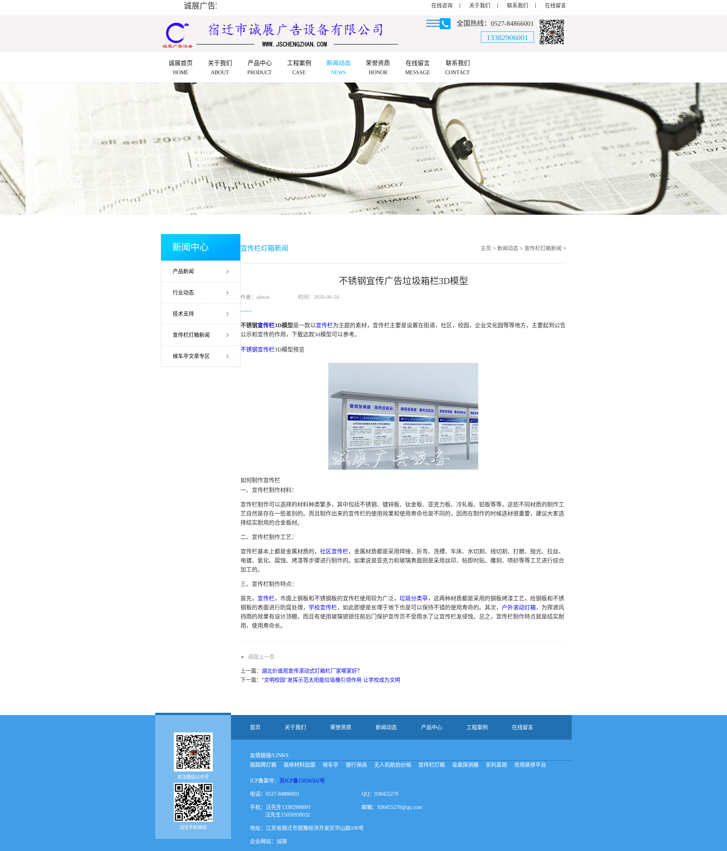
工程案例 (477, 727)
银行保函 (356, 765)
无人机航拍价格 (392, 765)
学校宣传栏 (323, 607)
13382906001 (507, 37)
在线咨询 (441, 5)
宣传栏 (266, 325)
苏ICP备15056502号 (302, 781)
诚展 (281, 841)
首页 (255, 727)
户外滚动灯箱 (519, 607)
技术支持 (183, 314)
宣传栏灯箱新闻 (191, 335)
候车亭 (331, 765)
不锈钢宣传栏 (257, 350)
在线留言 (555, 5)
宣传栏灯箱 (431, 765)
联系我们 (517, 5)
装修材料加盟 (299, 765)
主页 (486, 248)
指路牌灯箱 (263, 765)
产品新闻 (183, 271)
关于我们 (479, 5)
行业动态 (183, 292)
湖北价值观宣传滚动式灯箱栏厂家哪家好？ (312, 671)
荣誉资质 (340, 727)
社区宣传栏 (334, 551)
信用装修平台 (530, 765)
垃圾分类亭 (413, 598)
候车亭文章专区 (191, 356)
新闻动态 (507, 248)
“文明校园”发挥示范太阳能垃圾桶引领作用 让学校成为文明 (331, 680)
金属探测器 (465, 765)
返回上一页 (261, 657)
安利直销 (496, 765)
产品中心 (431, 727)
